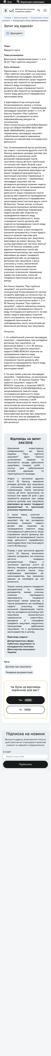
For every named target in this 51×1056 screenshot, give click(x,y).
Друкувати (16, 33)
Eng (10, 2)
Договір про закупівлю (18, 666)
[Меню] (45, 10)
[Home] (19, 10)
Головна (8, 18)
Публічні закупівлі (21, 18)
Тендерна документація (19, 672)
